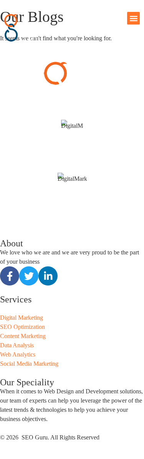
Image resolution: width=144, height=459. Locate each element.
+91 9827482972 (72, 158)
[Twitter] (28, 276)
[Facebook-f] (9, 276)
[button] (133, 18)
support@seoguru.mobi (72, 168)
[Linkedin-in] (48, 276)
